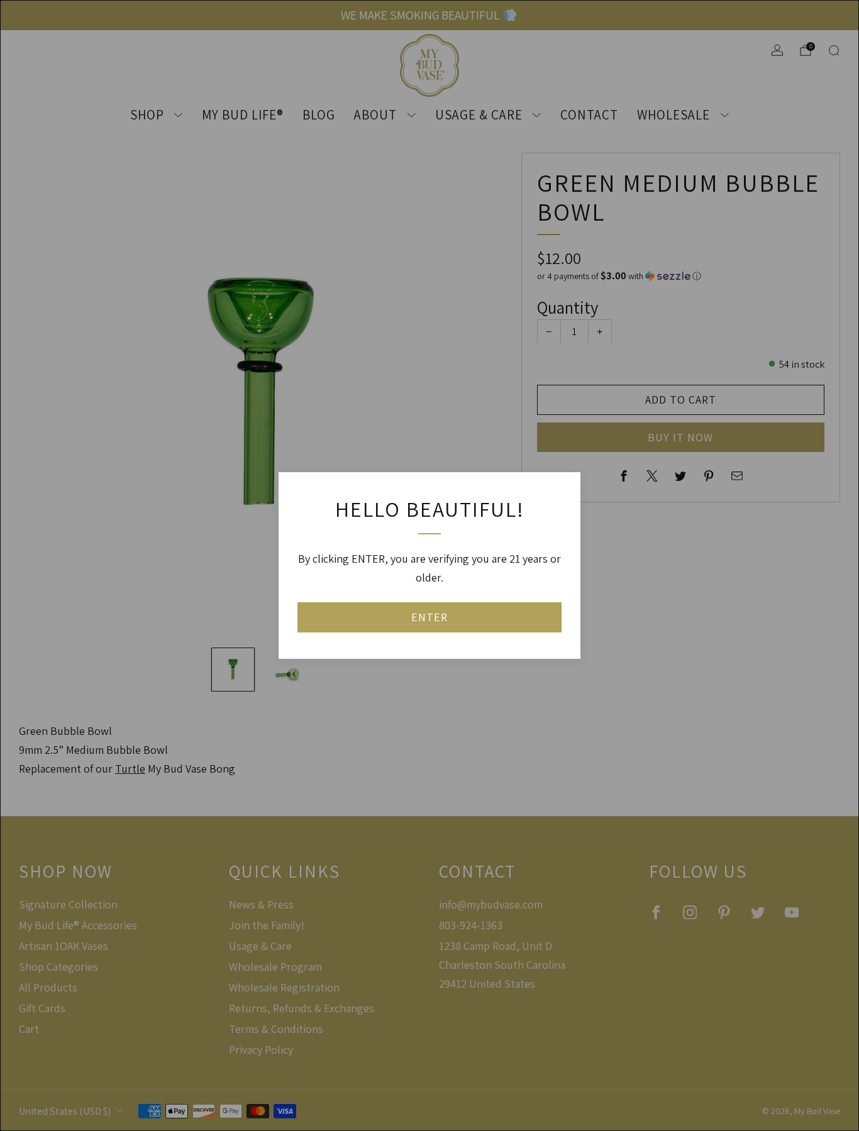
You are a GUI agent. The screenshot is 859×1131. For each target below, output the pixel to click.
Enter (429, 617)
